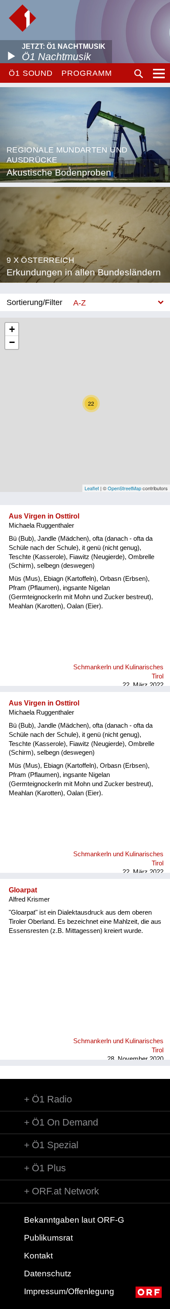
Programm (86, 73)
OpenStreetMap (124, 488)
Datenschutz (47, 1273)
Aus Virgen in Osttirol (44, 516)
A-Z (79, 302)
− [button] (12, 342)
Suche (138, 73)
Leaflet (92, 488)
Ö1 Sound (31, 73)
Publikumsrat (48, 1237)
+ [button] (12, 329)
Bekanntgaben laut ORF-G (74, 1219)
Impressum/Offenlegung (69, 1291)
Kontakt (38, 1255)
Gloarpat (23, 890)
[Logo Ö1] (22, 18)
